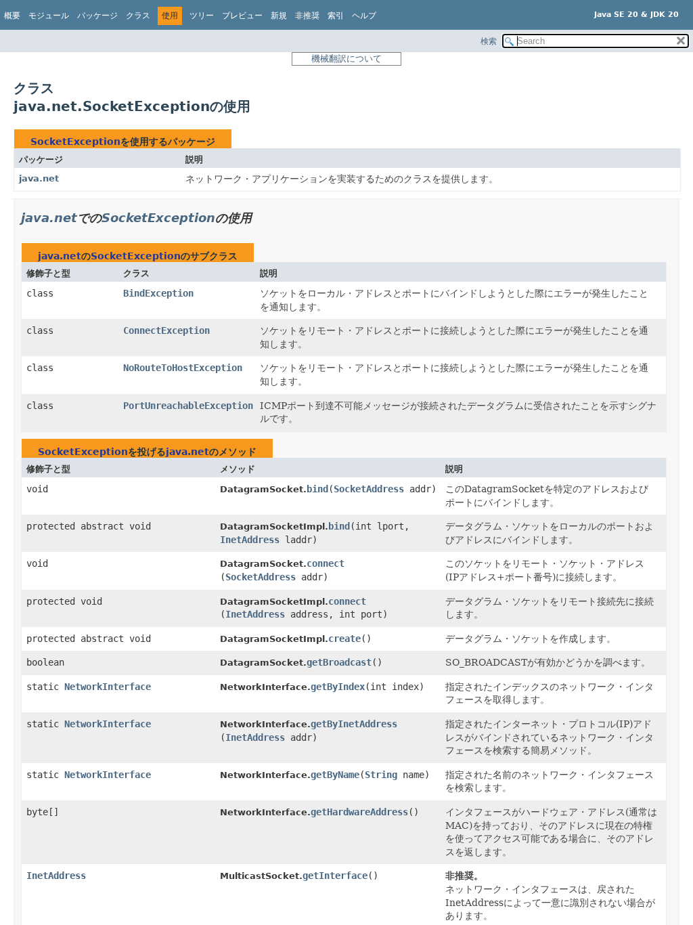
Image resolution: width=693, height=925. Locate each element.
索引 (336, 15)
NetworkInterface (107, 686)
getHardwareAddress (359, 811)
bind (317, 488)
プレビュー (242, 15)
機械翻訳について (346, 58)
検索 (488, 41)
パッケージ (97, 15)
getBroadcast (339, 662)
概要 (12, 15)
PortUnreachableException (188, 405)
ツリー (201, 15)
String (381, 774)
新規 (279, 15)
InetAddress (250, 539)
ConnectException (166, 330)
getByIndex (338, 686)
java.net (39, 178)
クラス (138, 15)
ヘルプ (364, 15)
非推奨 (307, 15)
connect (325, 563)
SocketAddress (369, 488)
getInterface (335, 875)
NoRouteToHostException (182, 367)
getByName (335, 774)
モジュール (48, 15)
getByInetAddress (354, 723)
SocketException (75, 141)
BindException (158, 293)
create (344, 638)
